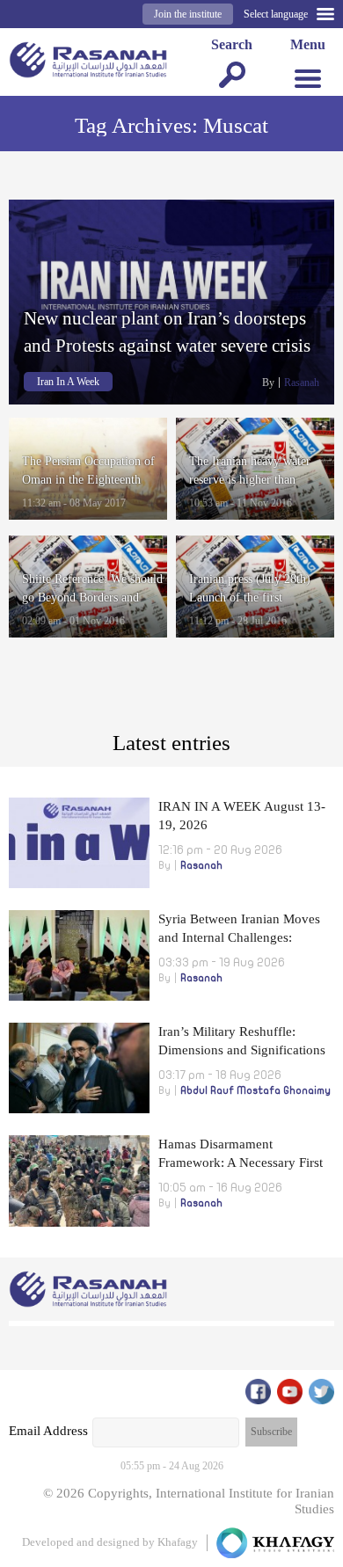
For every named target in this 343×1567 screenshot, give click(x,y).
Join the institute (188, 14)
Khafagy (177, 1542)
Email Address (48, 1431)
